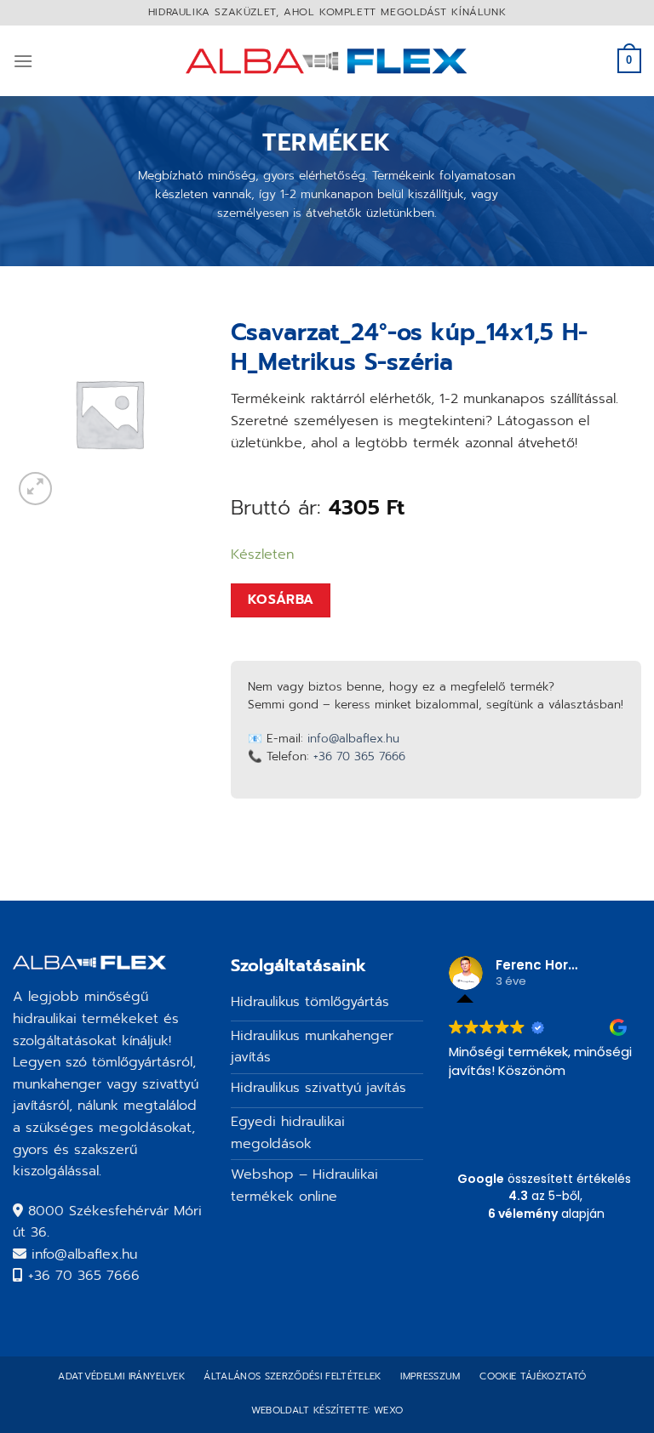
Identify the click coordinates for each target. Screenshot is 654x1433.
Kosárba (281, 599)
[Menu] (23, 61)
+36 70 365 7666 (359, 756)
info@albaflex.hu (353, 739)
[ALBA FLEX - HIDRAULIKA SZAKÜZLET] (327, 61)
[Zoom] (35, 488)
